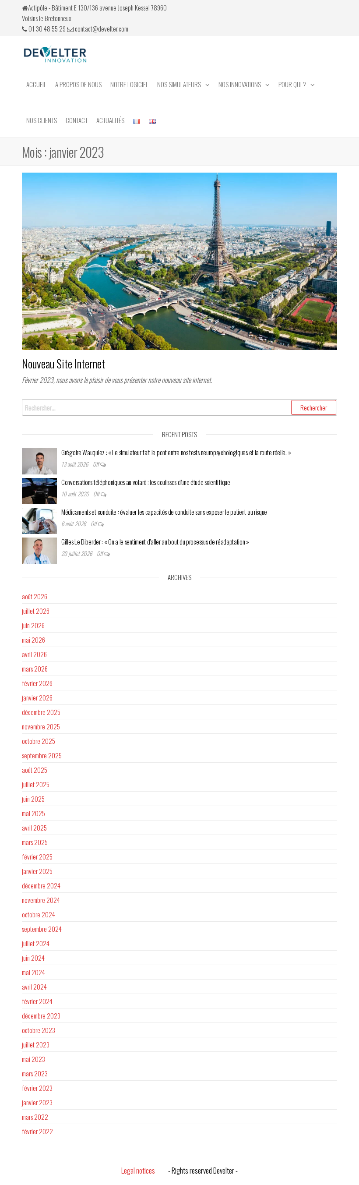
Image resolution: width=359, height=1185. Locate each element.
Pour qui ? (292, 84)
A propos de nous (78, 84)
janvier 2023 (37, 1102)
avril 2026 (34, 654)
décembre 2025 (41, 712)
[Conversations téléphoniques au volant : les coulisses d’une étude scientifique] (39, 490)
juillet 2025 (35, 784)
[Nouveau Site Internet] (179, 260)
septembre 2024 (42, 929)
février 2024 (37, 1001)
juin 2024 (33, 957)
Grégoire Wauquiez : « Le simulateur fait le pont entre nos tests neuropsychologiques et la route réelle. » (176, 452)
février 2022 (37, 1131)
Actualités (110, 120)
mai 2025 (33, 813)
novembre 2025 (41, 726)
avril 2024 (34, 986)
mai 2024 (33, 972)
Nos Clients (41, 120)
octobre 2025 (38, 741)
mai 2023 (33, 1059)
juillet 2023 (35, 1044)
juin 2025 (33, 798)
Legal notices (138, 1170)
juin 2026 (33, 625)
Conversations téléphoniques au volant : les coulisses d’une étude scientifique (145, 482)
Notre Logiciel (129, 84)
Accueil (36, 84)
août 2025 (34, 770)
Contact (77, 120)
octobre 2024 (38, 914)
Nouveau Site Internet (63, 363)
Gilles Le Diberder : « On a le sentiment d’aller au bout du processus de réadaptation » (155, 541)
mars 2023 (35, 1073)
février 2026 (37, 683)
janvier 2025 (37, 871)
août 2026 (34, 596)
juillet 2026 (35, 610)
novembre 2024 (41, 900)
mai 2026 (33, 639)
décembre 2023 (41, 1015)
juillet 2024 (35, 943)
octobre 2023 (38, 1030)
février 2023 (37, 1088)
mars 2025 (35, 842)
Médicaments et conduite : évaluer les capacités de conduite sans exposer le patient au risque (164, 511)
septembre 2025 (42, 755)
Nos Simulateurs (179, 84)
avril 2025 (34, 827)
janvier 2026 (37, 697)
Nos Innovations (239, 84)
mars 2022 (35, 1116)
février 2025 (37, 856)
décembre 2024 (41, 885)
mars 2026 (35, 668)
